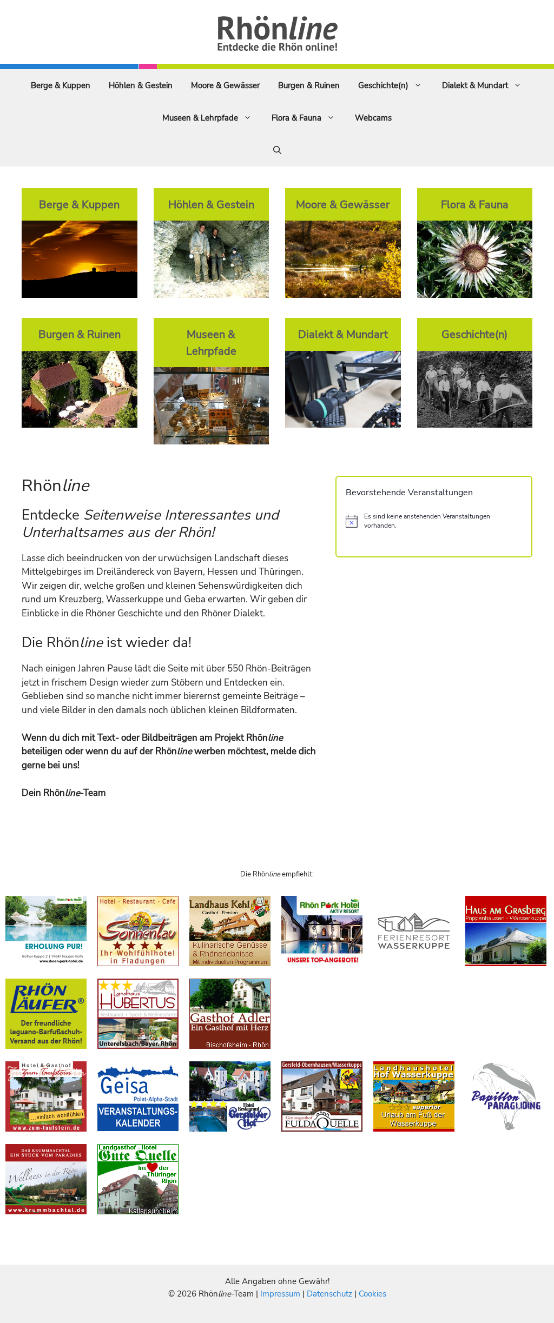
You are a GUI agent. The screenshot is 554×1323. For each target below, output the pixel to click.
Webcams (373, 117)
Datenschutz (329, 1293)
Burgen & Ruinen (309, 85)
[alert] (434, 521)
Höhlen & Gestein (141, 85)
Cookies (372, 1293)
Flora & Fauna (296, 117)
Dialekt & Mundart (475, 85)
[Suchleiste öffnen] (277, 150)
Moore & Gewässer (225, 85)
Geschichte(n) (383, 85)
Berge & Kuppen (60, 85)
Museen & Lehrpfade (200, 117)
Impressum (281, 1293)
